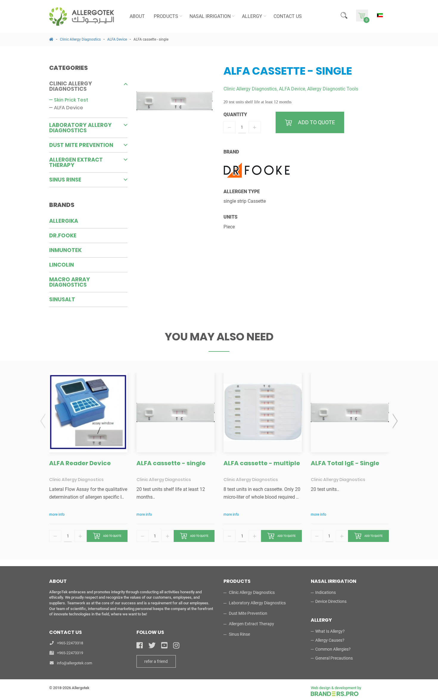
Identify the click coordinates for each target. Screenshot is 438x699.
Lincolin (61, 264)
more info (57, 514)
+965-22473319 (70, 653)
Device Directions (331, 601)
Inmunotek (65, 250)
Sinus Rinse (65, 179)
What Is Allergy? (330, 631)
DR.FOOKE (63, 235)
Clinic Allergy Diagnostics (80, 39)
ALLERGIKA (63, 221)
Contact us (288, 16)
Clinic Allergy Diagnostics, (250, 89)
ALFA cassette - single (150, 39)
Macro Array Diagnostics (69, 282)
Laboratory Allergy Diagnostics (80, 127)
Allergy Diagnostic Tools (332, 89)
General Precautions (334, 658)
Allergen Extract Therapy (76, 162)
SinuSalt (62, 299)
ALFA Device (117, 39)
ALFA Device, (292, 89)
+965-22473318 (70, 643)
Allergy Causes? (329, 640)
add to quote (316, 122)
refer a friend (156, 661)
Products (166, 16)
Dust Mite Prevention (81, 145)
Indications (325, 592)
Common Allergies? (333, 649)
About (137, 16)
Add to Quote (112, 535)
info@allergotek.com (74, 663)
